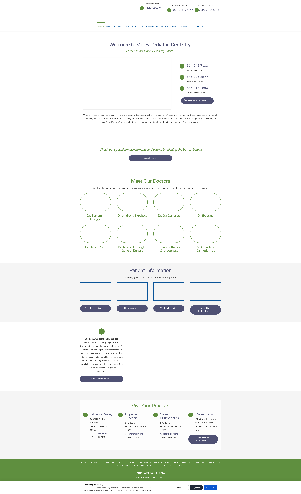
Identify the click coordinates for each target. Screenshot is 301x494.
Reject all (196, 487)
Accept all (210, 487)
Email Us (147, 462)
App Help (187, 464)
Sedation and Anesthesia (127, 465)
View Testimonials (100, 378)
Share (142, 465)
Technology (166, 465)
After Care (92, 462)
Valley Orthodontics (211, 462)
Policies (179, 464)
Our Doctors (133, 464)
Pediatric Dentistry (94, 308)
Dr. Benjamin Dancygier (132, 462)
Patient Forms (156, 464)
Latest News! (150, 157)
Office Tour (95, 464)
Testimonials (178, 465)
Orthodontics (130, 308)
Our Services (168, 464)
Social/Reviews (153, 465)
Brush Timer (104, 462)
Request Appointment (202, 464)
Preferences (181, 487)
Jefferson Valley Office (190, 462)
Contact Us (115, 462)
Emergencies (158, 462)
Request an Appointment (196, 100)
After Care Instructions (204, 309)
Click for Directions (99, 433)
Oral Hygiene (107, 464)
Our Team (144, 464)
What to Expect (167, 308)
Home (83, 462)
